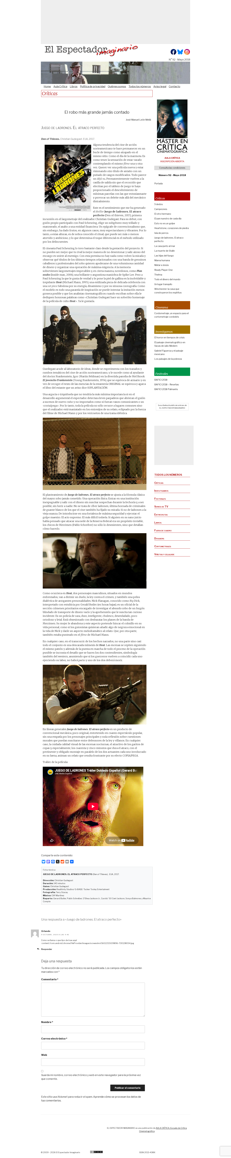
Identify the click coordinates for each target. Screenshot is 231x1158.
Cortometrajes (162, 546)
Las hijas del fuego (164, 255)
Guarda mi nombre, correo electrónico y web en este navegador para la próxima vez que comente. (91, 1077)
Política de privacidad (92, 86)
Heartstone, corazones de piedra (171, 228)
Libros (73, 86)
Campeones (160, 209)
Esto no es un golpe (164, 223)
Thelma (158, 274)
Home (47, 86)
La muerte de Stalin (164, 250)
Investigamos (161, 490)
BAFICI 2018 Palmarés (166, 389)
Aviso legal (159, 86)
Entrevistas (161, 514)
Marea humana (162, 260)
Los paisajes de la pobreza (168, 359)
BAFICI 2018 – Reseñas (166, 384)
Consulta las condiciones (172, 167)
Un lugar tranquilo (163, 284)
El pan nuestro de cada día (167, 218)
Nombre (47, 1022)
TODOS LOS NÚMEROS (168, 474)
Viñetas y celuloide (164, 554)
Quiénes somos (117, 86)
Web (44, 1054)
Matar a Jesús (161, 265)
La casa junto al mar (164, 246)
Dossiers (159, 538)
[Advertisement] (115, 22)
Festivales (160, 498)
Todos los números (140, 86)
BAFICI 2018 (160, 379)
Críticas (158, 482)
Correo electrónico (54, 1038)
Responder (46, 949)
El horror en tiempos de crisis (169, 337)
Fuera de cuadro (163, 530)
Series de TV (161, 506)
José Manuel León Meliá (138, 119)
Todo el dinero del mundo (167, 279)
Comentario (49, 979)
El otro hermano (162, 213)
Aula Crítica (60, 86)
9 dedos (158, 204)
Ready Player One (163, 270)
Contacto (174, 86)
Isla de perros (161, 233)
